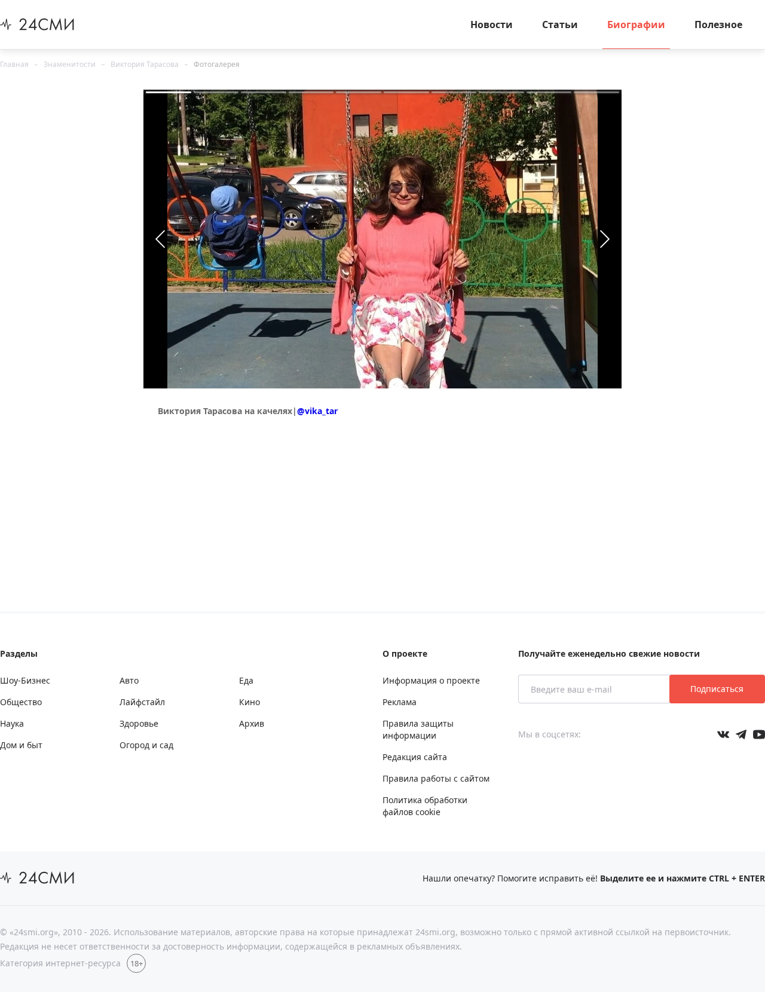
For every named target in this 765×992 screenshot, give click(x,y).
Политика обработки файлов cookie (424, 806)
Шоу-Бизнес (25, 680)
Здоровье (139, 723)
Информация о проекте (431, 680)
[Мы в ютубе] (759, 734)
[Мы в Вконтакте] (723, 734)
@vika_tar (317, 411)
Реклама (399, 702)
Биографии (636, 24)
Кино (249, 702)
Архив (251, 723)
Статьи (560, 24)
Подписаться (716, 688)
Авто (129, 680)
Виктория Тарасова (145, 64)
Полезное (718, 24)
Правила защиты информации (418, 729)
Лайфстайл (142, 702)
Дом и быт (21, 745)
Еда (246, 680)
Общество (21, 702)
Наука (12, 723)
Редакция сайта (414, 757)
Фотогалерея (217, 64)
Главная (14, 64)
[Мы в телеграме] (741, 734)
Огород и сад (146, 745)
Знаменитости (70, 64)
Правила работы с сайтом (435, 778)
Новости (491, 24)
